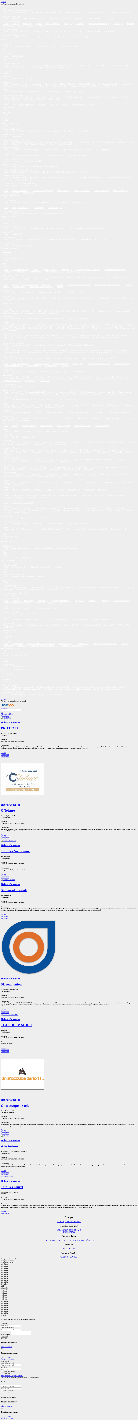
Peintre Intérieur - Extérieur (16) (99, 364)
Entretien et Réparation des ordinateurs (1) (26, 155)
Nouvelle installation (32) (115, 326)
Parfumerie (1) (16, 136)
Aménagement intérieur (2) (21, 208)
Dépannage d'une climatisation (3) (90, 335)
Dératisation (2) (46, 371)
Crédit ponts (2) (68, 37)
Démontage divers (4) (29, 426)
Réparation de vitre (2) (119, 529)
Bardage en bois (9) (28, 450)
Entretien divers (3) (46, 426)
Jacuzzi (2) (80, 277)
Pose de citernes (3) (53, 510)
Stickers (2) (66, 366)
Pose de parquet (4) (66, 461)
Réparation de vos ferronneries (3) (121, 413)
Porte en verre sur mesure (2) (75, 529)
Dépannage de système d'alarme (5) (88, 270)
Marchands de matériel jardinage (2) (81, 345)
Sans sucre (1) (83, 131)
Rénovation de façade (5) (21, 407)
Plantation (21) (96, 394)
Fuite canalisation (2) (47, 495)
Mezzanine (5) (121, 459)
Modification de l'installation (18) (91, 326)
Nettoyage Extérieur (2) (12, 689)
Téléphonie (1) (31, 614)
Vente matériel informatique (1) (79, 155)
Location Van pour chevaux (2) (47, 46)
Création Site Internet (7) (73, 12)
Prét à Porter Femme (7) (125, 142)
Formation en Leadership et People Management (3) (87, 228)
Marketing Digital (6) (54, 589)
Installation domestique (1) (51, 298)
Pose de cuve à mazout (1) (73, 510)
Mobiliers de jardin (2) (95, 277)
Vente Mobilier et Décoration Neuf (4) (44, 166)
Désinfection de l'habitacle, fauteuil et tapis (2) (53, 687)
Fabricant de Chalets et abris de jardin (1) (58, 277)
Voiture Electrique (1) (19, 694)
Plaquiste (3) (102, 490)
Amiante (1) (16, 601)
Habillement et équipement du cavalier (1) (57, 178)
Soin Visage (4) (116, 65)
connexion (4, 708)
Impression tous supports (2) (72, 150)
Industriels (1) (93, 601)
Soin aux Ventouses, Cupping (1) (34, 99)
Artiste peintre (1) (18, 56)
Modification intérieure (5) (113, 418)
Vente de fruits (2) (29, 193)
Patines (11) (105, 475)
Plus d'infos (5, 755)
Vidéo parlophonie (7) (53, 272)
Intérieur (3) (83, 292)
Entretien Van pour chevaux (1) (22, 46)
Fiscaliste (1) (57, 608)
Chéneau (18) (40, 351)
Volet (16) (37, 279)
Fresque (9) (65, 475)
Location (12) (118, 24)
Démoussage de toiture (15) (58, 351)
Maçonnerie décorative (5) (94, 442)
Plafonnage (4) (89, 490)
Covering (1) (16, 150)
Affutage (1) (16, 595)
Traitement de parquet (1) (100, 619)
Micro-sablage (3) (112, 467)
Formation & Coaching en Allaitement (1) (62, 240)
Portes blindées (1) (103, 452)
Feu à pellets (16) (80, 324)
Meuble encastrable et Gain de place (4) (108, 285)
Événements (69, 1249)
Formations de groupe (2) (86, 588)
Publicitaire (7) (109, 625)
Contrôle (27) (58, 377)
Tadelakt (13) (88, 469)
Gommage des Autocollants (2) (83, 687)
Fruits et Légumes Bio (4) (20, 191)
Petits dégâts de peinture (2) (53, 689)
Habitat (5, 722)
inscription (4, 1376)
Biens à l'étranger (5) (53, 24)
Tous (4, 8)
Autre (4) (39, 24)
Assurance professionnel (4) (61, 31)
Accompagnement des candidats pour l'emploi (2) (28, 18)
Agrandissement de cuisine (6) (22, 358)
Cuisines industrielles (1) (51, 335)
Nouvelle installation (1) (22, 300)
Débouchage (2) (17, 495)
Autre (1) (15, 292)
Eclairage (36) (101, 377)
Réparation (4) (54, 313)
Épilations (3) (50, 67)
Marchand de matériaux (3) (21, 345)
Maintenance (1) (69, 298)
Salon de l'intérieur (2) (46, 399)
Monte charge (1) (120, 298)
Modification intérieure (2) (115, 442)
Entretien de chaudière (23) (61, 324)
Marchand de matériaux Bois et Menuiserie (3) (49, 345)
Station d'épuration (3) (114, 510)
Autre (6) (15, 418)
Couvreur (14, 722)
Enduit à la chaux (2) (61, 405)
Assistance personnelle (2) (20, 270)
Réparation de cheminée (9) (53, 318)
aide (46, 1240)
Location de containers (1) (121, 601)
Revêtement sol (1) (51, 366)
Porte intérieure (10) (27, 461)
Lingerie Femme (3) (87, 142)
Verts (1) (62, 603)
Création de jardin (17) (107, 392)
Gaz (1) (14, 557)
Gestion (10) (80, 24)
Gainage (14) (94, 324)
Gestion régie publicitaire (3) (95, 12)
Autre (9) (51, 392)
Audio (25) (15, 377)
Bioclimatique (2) (28, 292)
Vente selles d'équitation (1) (23, 179)
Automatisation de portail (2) (21, 413)
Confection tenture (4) (60, 364)
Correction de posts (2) (40, 588)
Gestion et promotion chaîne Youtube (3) (41, 644)
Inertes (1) (105, 601)
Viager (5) (41, 26)
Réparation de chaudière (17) (78, 328)
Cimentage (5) (45, 405)
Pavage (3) (49, 311)
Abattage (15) (16, 392)
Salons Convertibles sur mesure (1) (41, 287)
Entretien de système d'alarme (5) (115, 270)
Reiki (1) (124, 97)
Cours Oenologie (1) (19, 228)
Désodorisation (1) (79, 371)
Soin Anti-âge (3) (101, 65)
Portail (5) (62, 452)
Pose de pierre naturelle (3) (13, 313)
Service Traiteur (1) (63, 191)
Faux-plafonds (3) (74, 490)
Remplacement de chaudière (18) (40, 328)
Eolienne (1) (114, 377)
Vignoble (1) (58, 567)
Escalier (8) (77, 459)
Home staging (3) (78, 364)
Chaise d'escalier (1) (18, 298)
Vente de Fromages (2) (121, 191)
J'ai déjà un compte (7, 1359)
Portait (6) (75, 625)
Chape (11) (25, 311)
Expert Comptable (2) (42, 608)
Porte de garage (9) (86, 452)
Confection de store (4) (41, 364)
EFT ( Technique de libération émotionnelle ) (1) (66, 97)
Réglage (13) (60, 328)
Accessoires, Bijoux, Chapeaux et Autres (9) (27, 142)
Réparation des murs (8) (72, 469)
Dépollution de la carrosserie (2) (22, 687)
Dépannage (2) (31, 495)
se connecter (5, 699)
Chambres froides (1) (32, 335)
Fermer (3, 2)
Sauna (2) (27, 279)
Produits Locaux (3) (79, 202)
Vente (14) (30, 26)
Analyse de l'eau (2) (37, 523)
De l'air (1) (30, 518)
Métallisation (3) (100, 413)
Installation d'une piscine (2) (72, 482)
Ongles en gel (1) (50, 84)
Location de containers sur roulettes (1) (17, 603)
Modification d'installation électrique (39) (31, 379)
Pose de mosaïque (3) (122, 311)
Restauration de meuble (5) (13, 366)
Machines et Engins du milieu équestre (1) (90, 178)
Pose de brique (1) (98, 405)
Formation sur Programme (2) (22, 245)
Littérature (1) (16, 161)
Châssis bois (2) (83, 450)
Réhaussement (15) (33, 318)
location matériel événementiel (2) (120, 12)
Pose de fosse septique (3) (95, 510)
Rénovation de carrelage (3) (35, 313)
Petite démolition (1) (36, 510)
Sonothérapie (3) (36, 67)
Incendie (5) (8, 272)
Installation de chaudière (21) (19, 326)
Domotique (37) (66, 270)
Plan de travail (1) (28, 437)
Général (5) (71, 292)
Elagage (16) (35, 394)
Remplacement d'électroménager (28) (109, 379)
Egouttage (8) (68, 418)
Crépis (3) (50, 490)
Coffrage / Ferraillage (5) (41, 418)
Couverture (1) (113, 450)
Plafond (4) (12, 461)
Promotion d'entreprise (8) (91, 625)
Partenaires (69, 1232)
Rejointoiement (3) (114, 405)
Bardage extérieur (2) (29, 405)
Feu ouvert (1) (47, 285)
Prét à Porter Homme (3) (12, 144)
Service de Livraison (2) (33, 161)
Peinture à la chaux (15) (38, 469)
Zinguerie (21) (120, 352)
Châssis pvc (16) (98, 450)
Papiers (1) (51, 603)
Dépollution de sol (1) (92, 508)
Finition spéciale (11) (82, 467)
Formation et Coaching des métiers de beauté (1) (28, 576)
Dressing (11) (65, 459)
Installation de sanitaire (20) (42, 326)
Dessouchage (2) (40, 508)
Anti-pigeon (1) (17, 371)
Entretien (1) (55, 482)
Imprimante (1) (17, 614)
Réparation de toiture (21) (76, 352)
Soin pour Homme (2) (58, 86)
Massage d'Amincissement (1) (41, 65)
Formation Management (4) (56, 228)
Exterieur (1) (16, 431)
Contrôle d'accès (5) (50, 270)
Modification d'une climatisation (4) (16, 337)
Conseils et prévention (60, 1240)
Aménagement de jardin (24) (34, 392)
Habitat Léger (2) (17, 386)
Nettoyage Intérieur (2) (32, 689)
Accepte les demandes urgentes (13, 4)
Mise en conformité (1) (86, 298)
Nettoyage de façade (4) (80, 405)
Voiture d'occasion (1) (37, 694)
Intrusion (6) (20, 272)
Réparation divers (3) (102, 426)
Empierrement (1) (123, 508)
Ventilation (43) (13, 330)
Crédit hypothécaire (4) (92, 31)
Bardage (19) (27, 351)
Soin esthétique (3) (25, 86)
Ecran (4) (125, 450)
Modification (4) (88, 358)
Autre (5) (15, 277)
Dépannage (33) (87, 377)
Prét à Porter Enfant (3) (105, 142)
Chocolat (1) (35, 172)
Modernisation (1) (104, 298)
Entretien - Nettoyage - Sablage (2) (79, 413)
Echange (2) (68, 24)
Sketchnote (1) (16, 234)
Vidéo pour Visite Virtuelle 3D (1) (72, 646)
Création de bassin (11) (87, 392)
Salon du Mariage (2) (55, 208)
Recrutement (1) (111, 18)
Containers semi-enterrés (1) (61, 601)
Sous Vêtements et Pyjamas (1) (35, 144)
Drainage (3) (54, 508)
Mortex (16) (37, 311)
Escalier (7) (8, 452)
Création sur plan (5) (53, 358)
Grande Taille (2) (70, 142)
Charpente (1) (55, 450)
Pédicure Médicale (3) (67, 84)
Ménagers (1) (39, 603)
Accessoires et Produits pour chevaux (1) (25, 178)
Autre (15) (15, 324)
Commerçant (75, 1230)
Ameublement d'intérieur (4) (21, 548)
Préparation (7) (55, 469)
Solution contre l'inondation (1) (67, 548)
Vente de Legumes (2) (11, 193)
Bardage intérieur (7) (50, 459)
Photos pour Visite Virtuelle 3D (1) (56, 625)
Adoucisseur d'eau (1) (19, 523)
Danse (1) (53, 105)
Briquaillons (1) (29, 601)
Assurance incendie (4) (40, 31)
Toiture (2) (65, 431)
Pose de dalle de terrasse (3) (101, 311)
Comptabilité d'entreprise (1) (21, 608)
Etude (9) (66, 394)
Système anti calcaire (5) (56, 523)
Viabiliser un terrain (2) (23, 512)
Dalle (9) (57, 418)
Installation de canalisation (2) (69, 495)
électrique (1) (25, 557)
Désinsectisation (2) (62, 371)
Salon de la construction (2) (67, 399)
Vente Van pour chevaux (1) (71, 46)
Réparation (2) (18, 484)
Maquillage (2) (36, 84)
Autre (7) (15, 450)
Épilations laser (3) (65, 67)
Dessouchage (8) (21, 394)
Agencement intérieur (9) (20, 459)
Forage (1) (21, 510)
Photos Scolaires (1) (34, 625)
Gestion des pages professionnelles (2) (30, 589)
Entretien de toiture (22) (79, 351)
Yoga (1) (93, 105)
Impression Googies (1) (32, 150)
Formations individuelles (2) (108, 588)
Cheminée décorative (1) (30, 285)
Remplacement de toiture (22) (14, 352)
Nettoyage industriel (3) (80, 619)
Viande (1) (83, 172)
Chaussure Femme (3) (53, 142)
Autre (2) (15, 37)
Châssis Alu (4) (69, 450)
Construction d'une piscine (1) (22, 482)
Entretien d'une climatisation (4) (116, 335)
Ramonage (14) (20, 328)
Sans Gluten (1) (69, 131)
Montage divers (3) (63, 426)
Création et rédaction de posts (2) (63, 588)
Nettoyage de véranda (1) (59, 619)
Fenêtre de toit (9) (22, 452)
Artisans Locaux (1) (61, 202)
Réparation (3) (39, 444)
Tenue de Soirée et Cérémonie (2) (61, 144)
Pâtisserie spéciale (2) (53, 131)
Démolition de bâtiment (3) (72, 508)
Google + (74, 1257)
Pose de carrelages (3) (80, 311)
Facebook (65, 1257)
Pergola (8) (51, 452)
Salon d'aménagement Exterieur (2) (23, 399)
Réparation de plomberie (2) (13, 497)
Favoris (3, 753)
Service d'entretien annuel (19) (114, 394)
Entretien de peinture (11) (62, 467)
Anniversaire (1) (17, 131)
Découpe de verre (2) (29, 529)
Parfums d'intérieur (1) (19, 166)
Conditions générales (83, 1240)
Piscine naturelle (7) (80, 394)
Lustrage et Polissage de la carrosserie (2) (111, 687)
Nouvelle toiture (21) (111, 351)
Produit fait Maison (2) (34, 131)
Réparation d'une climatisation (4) (113, 337)
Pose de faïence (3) (62, 311)
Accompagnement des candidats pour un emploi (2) (66, 18)
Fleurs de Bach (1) (93, 97)
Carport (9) (25, 277)
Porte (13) (72, 452)
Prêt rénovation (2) (98, 37)
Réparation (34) (30, 381)
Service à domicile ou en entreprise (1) (107, 689)
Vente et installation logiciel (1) (54, 155)
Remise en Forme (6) (84, 65)
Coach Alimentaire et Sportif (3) (22, 78)
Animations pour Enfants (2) (41, 202)
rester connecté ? (9, 1371)
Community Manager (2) (20, 12)
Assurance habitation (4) (20, 31)
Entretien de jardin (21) (51, 394)
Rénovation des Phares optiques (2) (78, 689)
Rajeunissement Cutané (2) (64, 65)
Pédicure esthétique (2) (87, 84)
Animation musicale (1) (19, 202)
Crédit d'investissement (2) (31, 37)
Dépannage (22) (42, 324)
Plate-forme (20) (127, 351)
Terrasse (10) (117, 452)
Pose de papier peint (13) (103, 150)
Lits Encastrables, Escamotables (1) (79, 285)
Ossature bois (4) (17, 318)
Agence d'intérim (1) (95, 18)
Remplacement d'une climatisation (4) (85, 337)
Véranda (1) (49, 279)
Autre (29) (26, 377)
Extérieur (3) (59, 292)
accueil (60, 1222)
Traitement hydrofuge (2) (54, 407)
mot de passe (5, 1367)
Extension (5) (81, 418)
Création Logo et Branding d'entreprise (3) (46, 12)
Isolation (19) (95, 351)
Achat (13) (15, 24)
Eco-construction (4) (36, 228)
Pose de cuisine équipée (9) (107, 358)
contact (77, 1222)
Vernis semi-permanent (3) (78, 86)
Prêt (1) (20, 26)
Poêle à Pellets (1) (19, 287)
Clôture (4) (37, 277)
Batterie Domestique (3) (42, 377)
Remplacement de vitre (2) (98, 529)
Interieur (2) (28, 431)
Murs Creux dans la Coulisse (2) (47, 431)
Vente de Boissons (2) (101, 191)
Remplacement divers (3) (82, 426)
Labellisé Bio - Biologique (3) (66, 172)
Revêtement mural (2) (34, 366)
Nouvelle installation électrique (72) (61, 379)
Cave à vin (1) (16, 335)
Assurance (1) (27, 24)
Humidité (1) (42, 518)
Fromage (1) (47, 172)
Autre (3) (77, 31)
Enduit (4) (60, 490)
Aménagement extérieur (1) (44, 548)
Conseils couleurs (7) (29, 467)
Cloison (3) (39, 490)
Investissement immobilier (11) (99, 24)
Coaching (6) (41, 97)
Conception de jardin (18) (67, 392)
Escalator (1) (33, 298)
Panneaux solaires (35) (61, 337)
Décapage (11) (45, 467)
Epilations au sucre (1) (19, 65)
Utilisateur (62, 1230)
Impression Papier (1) (51, 150)
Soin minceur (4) (21, 67)
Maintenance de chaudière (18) (66, 326)
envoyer (4, 1336)
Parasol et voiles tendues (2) (116, 277)
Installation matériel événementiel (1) (24, 213)
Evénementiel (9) (17, 625)
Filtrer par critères (7, 714)
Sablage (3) (38, 407)
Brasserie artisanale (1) (19, 172)
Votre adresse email (7, 1363)
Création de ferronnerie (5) (54, 413)
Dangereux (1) (80, 601)
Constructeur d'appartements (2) (22, 503)
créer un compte (6, 1347)
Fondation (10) (95, 418)
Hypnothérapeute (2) (110, 97)
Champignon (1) (31, 371)
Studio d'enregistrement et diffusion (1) (44, 646)
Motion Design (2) (83, 644)
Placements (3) (109, 31)
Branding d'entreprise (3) (20, 588)
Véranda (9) (8, 454)
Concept (69, 1222)
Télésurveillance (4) (35, 272)
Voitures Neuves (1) (55, 694)
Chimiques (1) (43, 601)
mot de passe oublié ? (15, 1376)
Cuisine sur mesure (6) (71, 358)
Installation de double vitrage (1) (51, 529)
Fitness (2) (64, 105)
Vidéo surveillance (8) (72, 272)
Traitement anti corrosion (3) (37, 497)
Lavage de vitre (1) (40, 619)
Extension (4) (47, 442)
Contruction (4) (39, 208)
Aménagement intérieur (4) (21, 364)
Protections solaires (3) (12, 279)
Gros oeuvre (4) (75, 442)
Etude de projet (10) (50, 475)
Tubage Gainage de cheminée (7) (78, 318)
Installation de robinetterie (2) (93, 495)
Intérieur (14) (97, 467)
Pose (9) (88, 150)
